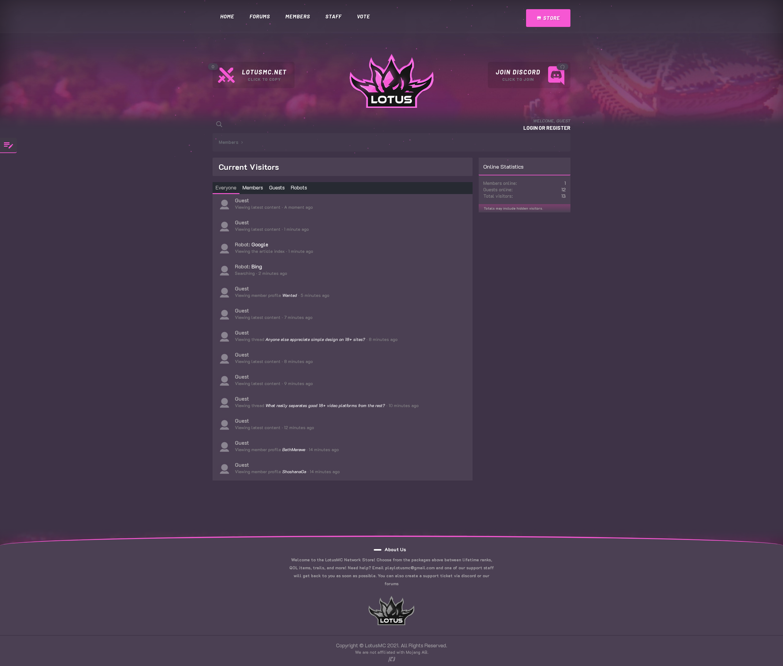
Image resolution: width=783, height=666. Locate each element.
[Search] (219, 124)
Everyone (226, 187)
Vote (363, 16)
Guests (277, 187)
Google (259, 244)
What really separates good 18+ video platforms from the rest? (325, 405)
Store (551, 18)
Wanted (289, 295)
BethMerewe (293, 449)
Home (227, 16)
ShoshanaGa (294, 471)
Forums (260, 16)
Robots (299, 187)
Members (297, 16)
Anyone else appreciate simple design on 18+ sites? (315, 339)
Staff (333, 16)
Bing (256, 266)
